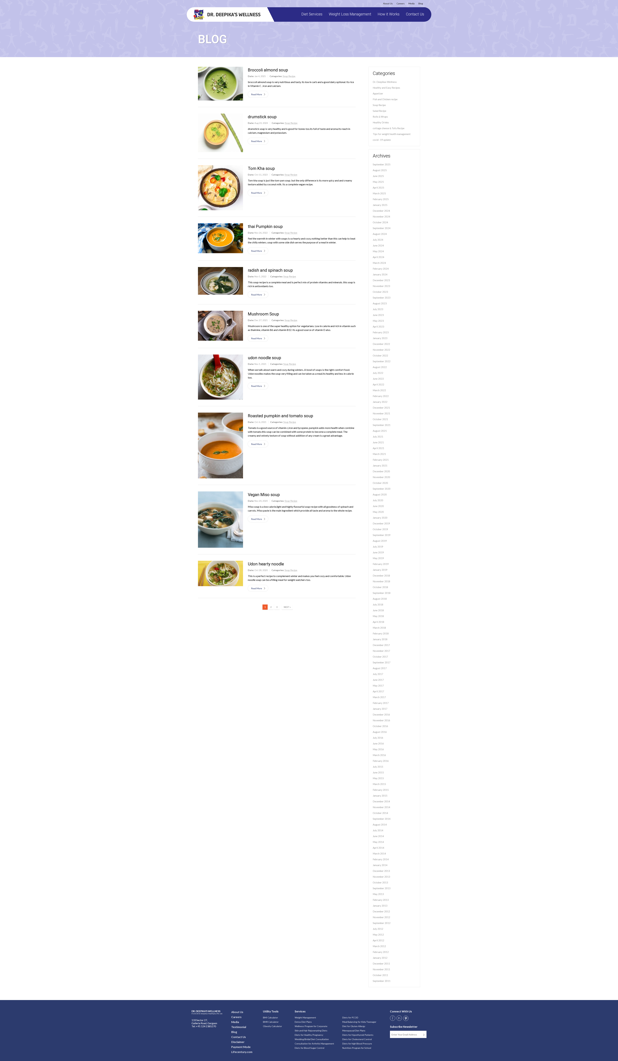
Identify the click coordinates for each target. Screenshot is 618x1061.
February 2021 (381, 459)
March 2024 (379, 262)
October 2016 (380, 726)
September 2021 (381, 425)
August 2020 (380, 494)
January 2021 (380, 465)
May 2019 (378, 558)
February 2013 (381, 899)
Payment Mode (241, 1047)
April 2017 (378, 691)
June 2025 (378, 176)
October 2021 (380, 419)
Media (411, 3)
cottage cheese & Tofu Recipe (388, 128)
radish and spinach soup (270, 270)
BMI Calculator (270, 1017)
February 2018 (381, 633)
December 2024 (381, 210)
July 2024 (378, 239)
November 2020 (381, 477)
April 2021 (378, 448)
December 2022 (381, 343)
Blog (420, 3)
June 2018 (378, 610)
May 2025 (378, 181)
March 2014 (379, 853)
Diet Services (311, 14)
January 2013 (380, 905)
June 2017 (378, 679)
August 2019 (380, 540)
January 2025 (380, 204)
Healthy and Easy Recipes (386, 87)
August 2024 (380, 233)
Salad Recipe (379, 110)
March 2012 (379, 946)
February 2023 (381, 332)
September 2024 (381, 228)
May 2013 (378, 894)
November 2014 (381, 807)
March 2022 (379, 390)
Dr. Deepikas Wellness (385, 81)
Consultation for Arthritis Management (314, 1043)
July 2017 (378, 674)
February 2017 (381, 702)
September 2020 (381, 488)
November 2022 (381, 349)
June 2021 (378, 442)
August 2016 (380, 731)
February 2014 (381, 859)
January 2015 (380, 795)
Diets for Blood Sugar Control (309, 1048)
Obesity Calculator (272, 1026)
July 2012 (378, 928)
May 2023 (378, 320)
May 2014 (378, 841)
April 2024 (378, 257)
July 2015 (378, 766)
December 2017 (381, 645)
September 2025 (381, 164)
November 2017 (381, 650)
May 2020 (378, 511)
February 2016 (381, 760)
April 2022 (378, 384)
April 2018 (378, 621)
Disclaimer (237, 1042)
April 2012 (378, 940)
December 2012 (381, 911)
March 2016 (379, 755)
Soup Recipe (379, 105)
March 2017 (379, 697)
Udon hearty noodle (266, 564)
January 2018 (380, 639)
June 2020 (378, 506)
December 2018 (381, 575)
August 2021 (380, 430)
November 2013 (381, 876)
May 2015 (378, 778)
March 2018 (379, 627)
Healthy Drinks (381, 122)
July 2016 (378, 737)
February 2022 (381, 396)
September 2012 (381, 923)
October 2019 (380, 529)
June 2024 (378, 245)
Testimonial (238, 1027)
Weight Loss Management (350, 14)
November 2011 (381, 969)
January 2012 (380, 957)
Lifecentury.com (241, 1052)
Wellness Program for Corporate (311, 1026)
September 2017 (381, 662)
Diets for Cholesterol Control (357, 1039)
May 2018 (378, 616)
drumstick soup (262, 116)
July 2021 (378, 436)
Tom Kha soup (261, 168)
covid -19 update (382, 139)
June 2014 (378, 836)
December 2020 (381, 471)
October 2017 (380, 656)
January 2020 (380, 517)
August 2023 (380, 303)
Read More (256, 94)
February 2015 (381, 789)
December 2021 (381, 407)
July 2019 (378, 546)
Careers (401, 3)
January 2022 (380, 401)
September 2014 (381, 818)
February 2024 (381, 268)
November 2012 (381, 917)
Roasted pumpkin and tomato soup (280, 415)
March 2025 (379, 193)
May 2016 (378, 749)
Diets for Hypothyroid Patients (357, 1034)
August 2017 (380, 668)
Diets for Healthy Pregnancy (309, 1034)
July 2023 (378, 309)
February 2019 (381, 564)
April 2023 (378, 326)
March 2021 (379, 453)
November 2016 (381, 720)
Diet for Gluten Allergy (353, 1026)
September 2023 (381, 297)
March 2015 (379, 784)
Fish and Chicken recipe (385, 99)
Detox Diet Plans (303, 1021)
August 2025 (380, 170)
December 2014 (381, 801)
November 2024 (381, 216)
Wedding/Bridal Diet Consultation (312, 1039)
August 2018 (380, 598)
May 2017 (378, 685)
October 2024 (380, 222)
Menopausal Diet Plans (353, 1030)
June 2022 (378, 378)
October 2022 (380, 355)
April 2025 (378, 187)
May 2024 (378, 251)
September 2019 (381, 535)
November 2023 (381, 286)
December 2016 (381, 714)
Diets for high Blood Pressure (357, 1043)
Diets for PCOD (350, 1017)
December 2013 (381, 870)
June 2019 (378, 552)
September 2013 (381, 888)
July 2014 (378, 830)
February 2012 (381, 951)
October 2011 (380, 975)
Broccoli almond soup (268, 70)
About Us (388, 3)
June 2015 (378, 772)
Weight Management (305, 1017)
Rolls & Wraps (380, 116)
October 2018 (380, 587)
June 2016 (378, 743)
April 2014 (378, 847)
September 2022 (381, 361)
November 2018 (381, 581)
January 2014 (380, 865)
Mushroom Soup (263, 314)
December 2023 (381, 280)
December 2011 (381, 963)
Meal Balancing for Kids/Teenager (359, 1021)
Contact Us (415, 14)
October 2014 (380, 813)
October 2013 (380, 882)
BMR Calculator (271, 1021)
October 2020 (380, 482)
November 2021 (381, 413)
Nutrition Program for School (356, 1048)
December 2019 (381, 523)
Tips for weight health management (392, 134)
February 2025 (381, 199)
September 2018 (381, 592)
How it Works (388, 14)
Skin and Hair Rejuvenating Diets (311, 1030)
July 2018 (378, 604)
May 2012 (378, 934)
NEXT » (287, 607)
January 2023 (380, 338)
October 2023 (380, 291)
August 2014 (380, 824)
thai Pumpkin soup (265, 226)
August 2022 (380, 367)
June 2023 (378, 315)
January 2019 (380, 569)
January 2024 (380, 274)
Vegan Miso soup (264, 494)
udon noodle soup (264, 357)
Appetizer (378, 93)
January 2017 (380, 708)
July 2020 (378, 500)
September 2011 (381, 980)
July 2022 (378, 372)
